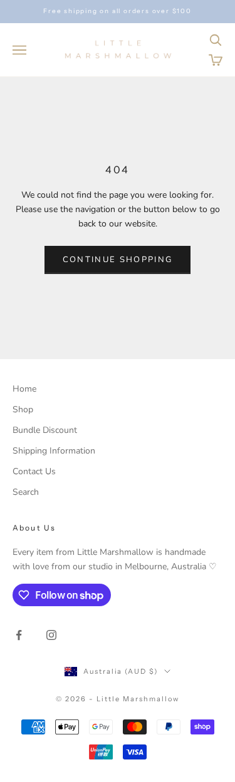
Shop (23, 409)
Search (26, 492)
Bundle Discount (45, 430)
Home (24, 389)
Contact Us (34, 471)
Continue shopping (118, 259)
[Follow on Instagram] (51, 635)
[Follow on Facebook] (19, 635)
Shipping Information (54, 451)
